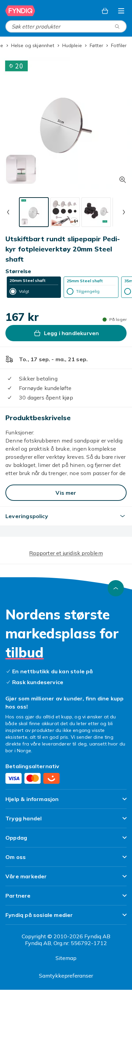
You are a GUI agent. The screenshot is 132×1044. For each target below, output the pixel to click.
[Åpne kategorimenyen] (121, 11)
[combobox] (66, 26)
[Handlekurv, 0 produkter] (105, 11)
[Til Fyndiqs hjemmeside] (20, 11)
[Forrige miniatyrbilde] (8, 212)
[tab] (34, 212)
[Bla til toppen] (116, 588)
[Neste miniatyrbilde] (124, 212)
